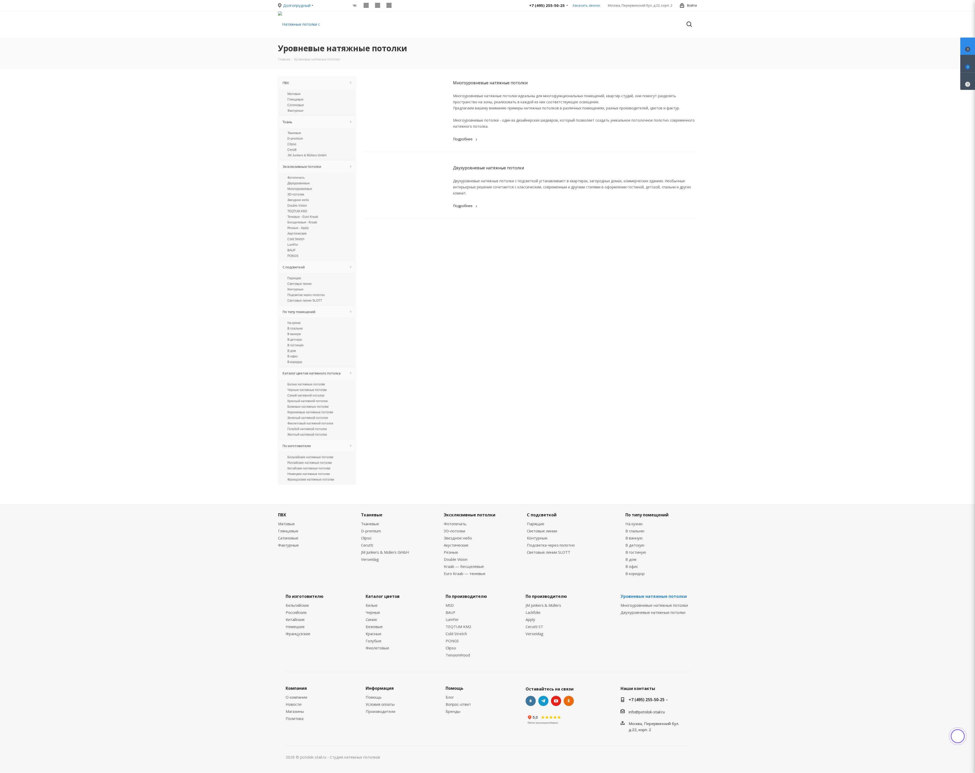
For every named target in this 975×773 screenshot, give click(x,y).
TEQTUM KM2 (297, 211)
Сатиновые (295, 105)
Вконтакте (531, 701)
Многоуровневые (299, 189)
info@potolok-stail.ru (647, 711)
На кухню (294, 323)
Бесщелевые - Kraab (302, 222)
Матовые (294, 94)
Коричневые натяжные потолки (310, 412)
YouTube (556, 701)
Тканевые (294, 133)
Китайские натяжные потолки (308, 468)
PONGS (292, 256)
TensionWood (458, 654)
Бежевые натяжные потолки (308, 406)
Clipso (291, 144)
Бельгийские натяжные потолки (310, 457)
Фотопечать (296, 177)
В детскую (294, 339)
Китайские (295, 619)
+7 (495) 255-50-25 (646, 699)
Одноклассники (569, 701)
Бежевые (374, 626)
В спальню (295, 328)
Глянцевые (295, 99)
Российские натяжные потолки (309, 463)
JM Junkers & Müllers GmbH (307, 155)
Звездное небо (298, 200)
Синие (371, 619)
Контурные (295, 289)
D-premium (295, 138)
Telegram (543, 701)
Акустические (297, 233)
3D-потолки (295, 194)
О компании (296, 697)
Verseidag (370, 559)
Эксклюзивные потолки (469, 515)
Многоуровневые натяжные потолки (490, 83)
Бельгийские (297, 605)
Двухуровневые (298, 183)
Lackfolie (533, 612)
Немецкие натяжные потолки (308, 474)
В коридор (294, 362)
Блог (450, 697)
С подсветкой (542, 515)
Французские (298, 633)
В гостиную (295, 345)
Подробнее (463, 139)
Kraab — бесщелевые (464, 566)
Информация (380, 688)
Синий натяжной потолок (305, 395)
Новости (293, 704)
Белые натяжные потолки (306, 384)
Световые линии (299, 284)
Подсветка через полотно (306, 295)
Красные (373, 633)
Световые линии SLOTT (304, 300)
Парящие (294, 278)
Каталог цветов (383, 596)
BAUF (291, 250)
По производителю (466, 596)
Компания (296, 688)
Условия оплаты (380, 704)
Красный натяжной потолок (307, 401)
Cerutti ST (534, 626)
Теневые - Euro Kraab (302, 217)
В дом (291, 351)
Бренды (453, 711)
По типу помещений (647, 515)
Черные (373, 612)
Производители (380, 711)
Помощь (374, 697)
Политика (294, 718)
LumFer (292, 244)
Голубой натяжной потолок (307, 429)
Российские (296, 612)
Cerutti (292, 150)
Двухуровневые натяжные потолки (488, 168)
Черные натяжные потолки (307, 390)
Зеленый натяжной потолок (307, 418)
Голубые (373, 640)
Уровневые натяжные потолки (654, 596)
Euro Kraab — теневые (464, 573)
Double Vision (297, 205)
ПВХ (282, 515)
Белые (372, 605)
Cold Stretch (295, 239)
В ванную (294, 334)
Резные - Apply (298, 228)
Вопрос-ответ (458, 704)
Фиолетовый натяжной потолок (310, 423)
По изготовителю (304, 596)
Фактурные (295, 110)
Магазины (295, 711)
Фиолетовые (377, 647)
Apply (530, 619)
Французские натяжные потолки (310, 479)
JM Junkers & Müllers (543, 605)
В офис (292, 356)
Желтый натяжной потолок (307, 434)
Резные (451, 552)
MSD (450, 605)
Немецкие (295, 626)
